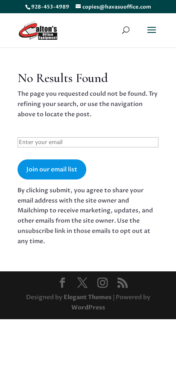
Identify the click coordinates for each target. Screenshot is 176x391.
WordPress (88, 307)
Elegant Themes (87, 297)
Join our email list (51, 169)
